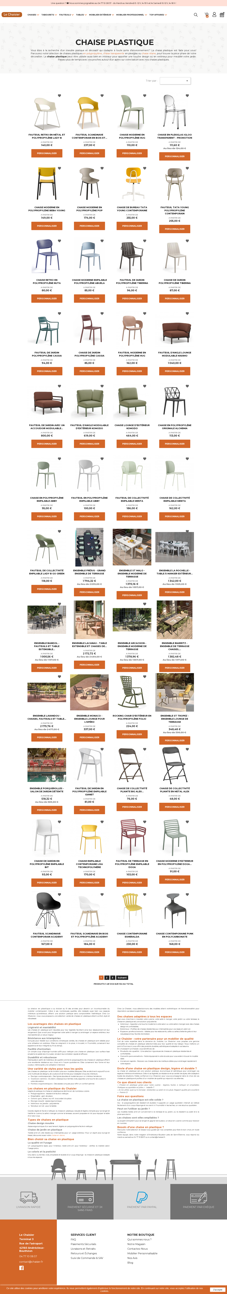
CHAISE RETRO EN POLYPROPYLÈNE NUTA (47, 281)
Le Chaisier (26, 1234)
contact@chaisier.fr (31, 1261)
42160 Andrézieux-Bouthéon (31, 1249)
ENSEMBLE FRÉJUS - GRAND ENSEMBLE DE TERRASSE (89, 572)
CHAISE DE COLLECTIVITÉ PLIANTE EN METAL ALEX (175, 790)
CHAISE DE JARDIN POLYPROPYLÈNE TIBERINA (175, 281)
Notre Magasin (136, 1244)
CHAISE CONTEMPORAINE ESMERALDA (132, 935)
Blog (130, 1262)
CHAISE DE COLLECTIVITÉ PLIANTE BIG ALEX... (132, 790)
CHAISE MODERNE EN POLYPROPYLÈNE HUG (132, 136)
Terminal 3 (26, 1239)
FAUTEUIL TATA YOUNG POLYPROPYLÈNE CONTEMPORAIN (175, 210)
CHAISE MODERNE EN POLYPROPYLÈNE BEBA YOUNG (46, 209)
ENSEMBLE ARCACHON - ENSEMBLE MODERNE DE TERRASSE (132, 646)
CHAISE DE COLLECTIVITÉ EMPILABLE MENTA (175, 499)
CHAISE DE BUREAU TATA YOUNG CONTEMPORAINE (132, 209)
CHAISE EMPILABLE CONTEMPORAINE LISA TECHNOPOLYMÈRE (89, 864)
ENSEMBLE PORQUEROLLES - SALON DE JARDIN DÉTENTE (47, 790)
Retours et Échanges (84, 1253)
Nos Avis (132, 1258)
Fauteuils (65, 15)
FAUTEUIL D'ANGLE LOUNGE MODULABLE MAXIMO (174, 354)
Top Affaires (156, 15)
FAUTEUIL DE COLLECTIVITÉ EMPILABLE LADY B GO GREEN (46, 572)
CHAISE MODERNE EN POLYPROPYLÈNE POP (89, 209)
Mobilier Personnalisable (142, 1253)
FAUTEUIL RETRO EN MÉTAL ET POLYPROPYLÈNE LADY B (47, 136)
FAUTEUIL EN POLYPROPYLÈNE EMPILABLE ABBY (89, 499)
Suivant (122, 977)
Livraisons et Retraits (83, 1248)
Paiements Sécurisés (83, 1244)
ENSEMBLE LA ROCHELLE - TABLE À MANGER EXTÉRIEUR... (175, 572)
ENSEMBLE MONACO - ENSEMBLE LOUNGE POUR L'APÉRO (89, 718)
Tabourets (47, 15)
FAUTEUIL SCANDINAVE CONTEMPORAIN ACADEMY (47, 935)
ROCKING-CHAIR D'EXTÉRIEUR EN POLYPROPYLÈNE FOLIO (132, 717)
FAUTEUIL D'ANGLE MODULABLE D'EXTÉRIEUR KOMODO (89, 427)
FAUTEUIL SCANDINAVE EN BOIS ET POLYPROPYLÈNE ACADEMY (89, 935)
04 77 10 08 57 (28, 1256)
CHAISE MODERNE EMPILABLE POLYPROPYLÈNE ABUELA (89, 281)
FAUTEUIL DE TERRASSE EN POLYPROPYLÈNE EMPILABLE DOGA (132, 864)
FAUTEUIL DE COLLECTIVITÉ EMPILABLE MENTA (132, 499)
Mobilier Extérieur (100, 15)
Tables (80, 15)
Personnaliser (47, 153)
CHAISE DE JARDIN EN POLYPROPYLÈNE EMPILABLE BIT (47, 864)
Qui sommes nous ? (139, 1239)
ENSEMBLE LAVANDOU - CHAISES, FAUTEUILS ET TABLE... (46, 717)
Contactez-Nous (137, 1248)
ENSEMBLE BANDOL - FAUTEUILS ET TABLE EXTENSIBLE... (46, 646)
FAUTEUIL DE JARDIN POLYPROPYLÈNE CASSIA (47, 354)
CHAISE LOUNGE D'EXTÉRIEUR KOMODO (132, 427)
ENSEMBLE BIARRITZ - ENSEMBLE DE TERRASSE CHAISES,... (174, 646)
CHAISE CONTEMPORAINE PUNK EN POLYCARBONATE (174, 935)
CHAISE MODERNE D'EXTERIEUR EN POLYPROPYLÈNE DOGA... (174, 862)
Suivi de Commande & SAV (87, 1258)
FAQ (73, 1239)
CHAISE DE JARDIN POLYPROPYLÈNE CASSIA (89, 354)
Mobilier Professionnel (130, 15)
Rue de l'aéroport (30, 1243)
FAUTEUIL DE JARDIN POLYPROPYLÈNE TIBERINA (132, 281)
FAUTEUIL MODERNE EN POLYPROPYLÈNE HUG (132, 354)
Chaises (31, 15)
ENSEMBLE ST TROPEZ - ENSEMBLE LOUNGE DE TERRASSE (175, 718)
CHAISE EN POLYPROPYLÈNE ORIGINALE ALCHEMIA (174, 427)
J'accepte (217, 1289)
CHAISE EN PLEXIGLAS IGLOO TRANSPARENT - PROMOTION (174, 136)
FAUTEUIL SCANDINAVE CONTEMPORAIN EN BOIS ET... (89, 136)
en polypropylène (92, 53)
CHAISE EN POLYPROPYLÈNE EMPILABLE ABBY (46, 499)
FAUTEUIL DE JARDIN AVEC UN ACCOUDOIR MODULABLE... (47, 427)
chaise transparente (113, 53)
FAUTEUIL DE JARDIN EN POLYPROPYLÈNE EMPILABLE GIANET (89, 791)
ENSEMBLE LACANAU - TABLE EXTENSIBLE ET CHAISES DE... (89, 645)
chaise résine (149, 53)
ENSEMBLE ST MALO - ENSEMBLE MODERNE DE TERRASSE (132, 573)
